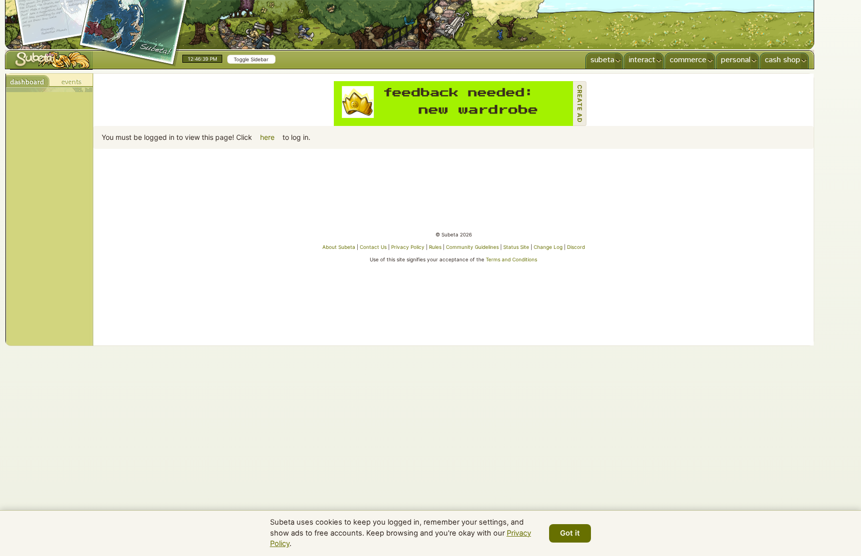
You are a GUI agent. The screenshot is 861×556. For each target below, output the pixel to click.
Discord (576, 247)
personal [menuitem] (735, 60)
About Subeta (338, 247)
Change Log (548, 247)
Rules (435, 247)
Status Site (516, 247)
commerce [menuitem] (688, 60)
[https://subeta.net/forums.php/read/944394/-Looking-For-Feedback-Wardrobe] (453, 103)
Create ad (579, 104)
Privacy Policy (408, 247)
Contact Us (373, 247)
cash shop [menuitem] (782, 60)
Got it (570, 533)
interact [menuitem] (642, 60)
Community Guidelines (472, 247)
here (267, 137)
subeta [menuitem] (602, 60)
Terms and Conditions (511, 259)
